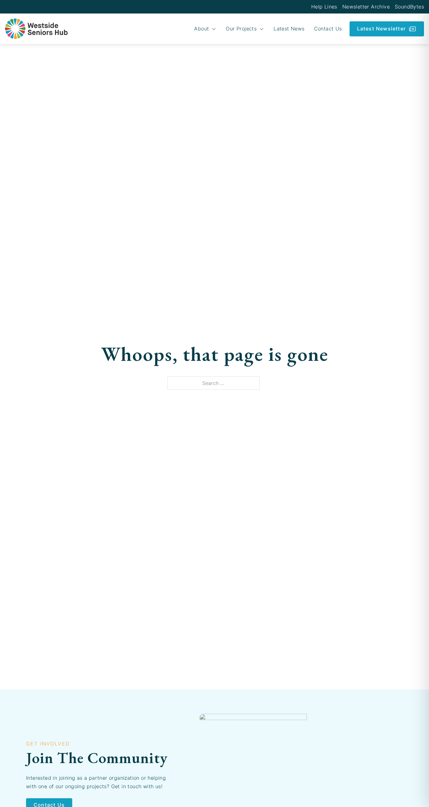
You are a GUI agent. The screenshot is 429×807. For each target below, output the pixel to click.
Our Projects (241, 28)
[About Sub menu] (213, 28)
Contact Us (328, 28)
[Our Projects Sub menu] (261, 28)
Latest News (289, 28)
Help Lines (324, 6)
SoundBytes (409, 6)
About (201, 28)
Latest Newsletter (381, 28)
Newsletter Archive (366, 6)
